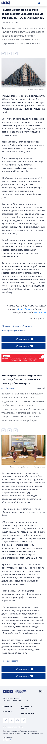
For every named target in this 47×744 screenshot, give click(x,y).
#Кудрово (6, 326)
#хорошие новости (10, 661)
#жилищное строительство (13, 330)
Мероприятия (27, 713)
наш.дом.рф (39, 312)
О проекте (8, 711)
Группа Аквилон (25, 309)
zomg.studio (7, 740)
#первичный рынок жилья (24, 326)
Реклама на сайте (26, 707)
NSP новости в (21, 339)
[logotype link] (8, 3)
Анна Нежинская (8, 388)
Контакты (7, 706)
